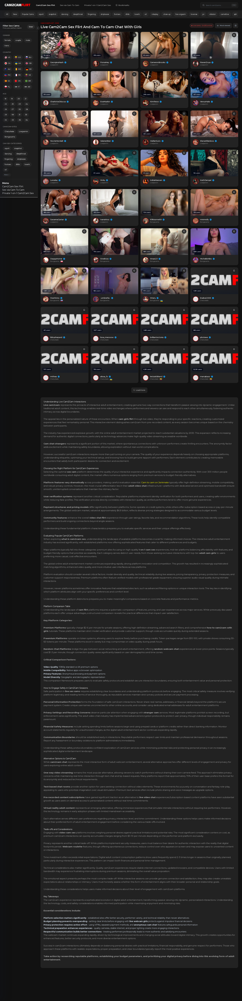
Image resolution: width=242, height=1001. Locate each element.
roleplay (155, 14)
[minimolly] (214, 202)
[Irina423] (164, 241)
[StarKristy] (64, 281)
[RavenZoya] (214, 45)
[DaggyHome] (64, 241)
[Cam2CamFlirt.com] (17, 5)
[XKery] (164, 281)
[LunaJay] (64, 163)
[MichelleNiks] (214, 241)
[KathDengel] (214, 163)
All (7, 14)
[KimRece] (164, 84)
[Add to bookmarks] (84, 35)
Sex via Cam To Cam (69, 5)
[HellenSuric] (164, 124)
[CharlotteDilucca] (64, 84)
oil (146, 14)
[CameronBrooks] (164, 45)
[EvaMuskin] (114, 84)
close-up (166, 14)
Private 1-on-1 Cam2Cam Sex (97, 5)
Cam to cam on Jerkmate (155, 482)
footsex (117, 14)
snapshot (52, 14)
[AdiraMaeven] (164, 163)
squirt (41, 14)
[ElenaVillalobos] (214, 124)
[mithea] (64, 359)
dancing (64, 14)
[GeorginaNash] (64, 45)
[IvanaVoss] (114, 202)
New (15, 14)
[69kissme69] (164, 202)
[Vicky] (114, 163)
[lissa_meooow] (114, 320)
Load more (140, 390)
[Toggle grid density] (235, 25)
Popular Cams (28, 14)
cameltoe (225, 14)
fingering (92, 14)
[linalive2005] (214, 281)
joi (203, 14)
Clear (31, 27)
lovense (194, 14)
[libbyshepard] (64, 320)
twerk (137, 14)
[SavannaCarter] (64, 202)
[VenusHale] (214, 84)
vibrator (212, 14)
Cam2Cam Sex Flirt (45, 5)
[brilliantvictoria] (164, 320)
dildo (127, 14)
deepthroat (78, 14)
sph (235, 14)
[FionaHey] (114, 45)
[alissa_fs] (114, 359)
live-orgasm (180, 14)
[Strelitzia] (114, 241)
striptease (105, 14)
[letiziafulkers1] (164, 359)
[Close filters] (38, 28)
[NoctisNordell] (64, 124)
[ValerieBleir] (114, 124)
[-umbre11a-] (114, 281)
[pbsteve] (214, 320)
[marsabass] (214, 359)
